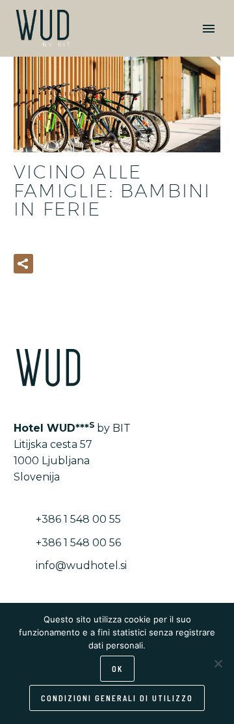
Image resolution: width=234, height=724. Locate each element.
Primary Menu (208, 28)
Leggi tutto (87, 263)
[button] (23, 263)
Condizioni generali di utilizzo (117, 697)
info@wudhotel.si (81, 565)
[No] (217, 663)
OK (117, 668)
